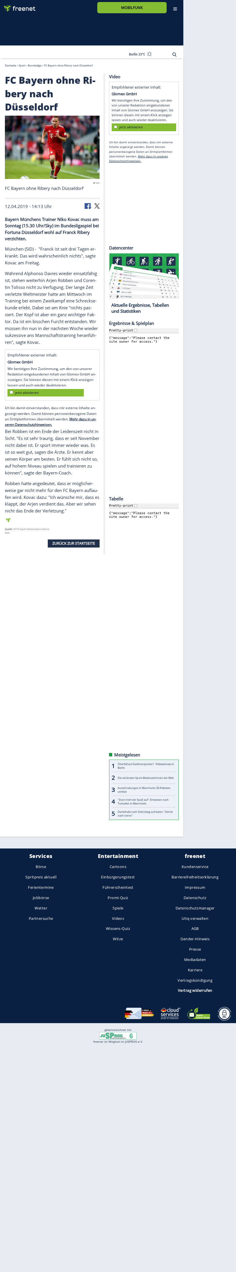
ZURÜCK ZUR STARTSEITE (73, 543)
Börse (41, 866)
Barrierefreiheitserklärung (195, 877)
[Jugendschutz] (117, 1035)
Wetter (41, 908)
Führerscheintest (118, 887)
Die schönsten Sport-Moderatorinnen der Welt (146, 777)
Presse (195, 949)
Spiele (118, 908)
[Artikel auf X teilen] (97, 205)
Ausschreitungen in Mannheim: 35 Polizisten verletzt (144, 789)
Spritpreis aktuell (40, 877)
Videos (118, 918)
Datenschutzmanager (195, 908)
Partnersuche (41, 918)
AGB (195, 928)
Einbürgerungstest (118, 877)
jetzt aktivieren (27, 392)
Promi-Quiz (118, 897)
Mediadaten (195, 959)
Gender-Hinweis (195, 938)
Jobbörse (41, 897)
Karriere (195, 969)
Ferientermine (41, 887)
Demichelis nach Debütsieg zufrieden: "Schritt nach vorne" (145, 813)
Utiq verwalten (195, 918)
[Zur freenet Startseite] (17, 6)
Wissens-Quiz (118, 928)
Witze (118, 938)
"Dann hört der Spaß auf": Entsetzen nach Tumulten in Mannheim (143, 801)
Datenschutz (195, 897)
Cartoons (118, 866)
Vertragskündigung (195, 980)
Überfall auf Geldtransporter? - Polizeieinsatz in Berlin (146, 765)
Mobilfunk (132, 7)
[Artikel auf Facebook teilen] (88, 205)
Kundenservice (195, 866)
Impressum (195, 887)
